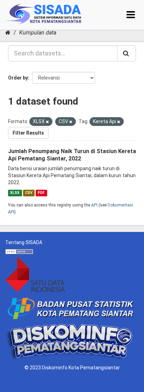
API (94, 205)
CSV (29, 192)
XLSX (15, 192)
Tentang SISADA (23, 242)
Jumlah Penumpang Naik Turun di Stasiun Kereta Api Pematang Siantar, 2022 (72, 155)
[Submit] (126, 53)
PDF (41, 192)
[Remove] (47, 122)
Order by (18, 78)
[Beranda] (7, 32)
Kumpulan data (37, 32)
